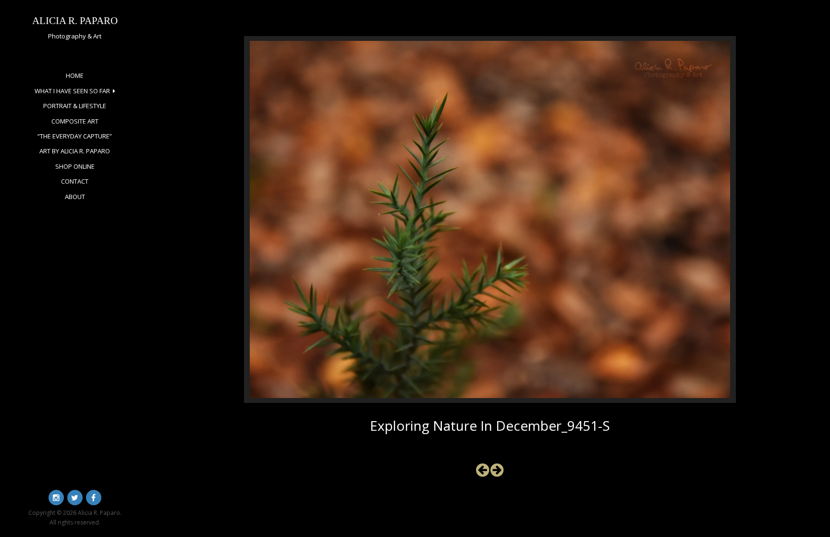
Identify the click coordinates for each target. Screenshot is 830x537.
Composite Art (74, 121)
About (75, 196)
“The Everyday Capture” (74, 136)
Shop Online (75, 166)
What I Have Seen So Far (72, 91)
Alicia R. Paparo (75, 20)
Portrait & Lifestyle (74, 105)
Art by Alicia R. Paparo (74, 151)
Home (75, 75)
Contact (74, 181)
